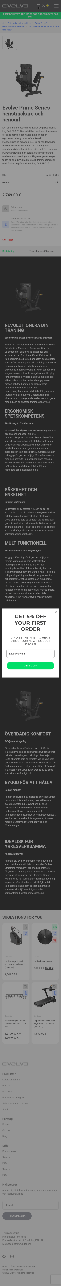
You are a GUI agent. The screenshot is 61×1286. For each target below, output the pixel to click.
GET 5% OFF (30, 665)
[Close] (55, 612)
